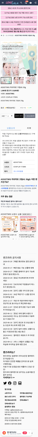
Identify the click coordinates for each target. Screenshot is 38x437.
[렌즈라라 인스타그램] (15, 383)
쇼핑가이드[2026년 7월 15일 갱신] (19, 30)
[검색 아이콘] (21, 2)
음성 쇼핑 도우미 (10, 396)
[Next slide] (33, 59)
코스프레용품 (9, 35)
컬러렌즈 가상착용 (26, 396)
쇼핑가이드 (22, 134)
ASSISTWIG (10, 93)
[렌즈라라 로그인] (35, 2)
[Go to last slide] (4, 59)
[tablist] (19, 128)
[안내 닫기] (29, 433)
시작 (25, 433)
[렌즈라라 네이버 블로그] (20, 383)
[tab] (11, 128)
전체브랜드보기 (10, 403)
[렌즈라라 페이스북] (10, 383)
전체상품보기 (24, 400)
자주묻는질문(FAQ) (26, 393)
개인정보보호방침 (10, 400)
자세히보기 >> (9, 377)
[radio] (25, 107)
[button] (18, 80)
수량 (7, 116)
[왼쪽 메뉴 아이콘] (2, 2)
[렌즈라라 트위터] (5, 383)
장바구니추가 (19, 116)
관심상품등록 (30, 116)
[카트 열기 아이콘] (30, 2)
